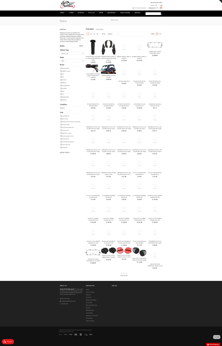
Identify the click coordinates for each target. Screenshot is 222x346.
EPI (63, 74)
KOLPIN (64, 80)
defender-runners (66, 133)
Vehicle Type (64, 50)
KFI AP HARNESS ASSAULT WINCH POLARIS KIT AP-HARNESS (93, 75)
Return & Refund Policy (91, 305)
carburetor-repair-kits (68, 127)
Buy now (89, 62)
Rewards (88, 307)
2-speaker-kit (65, 116)
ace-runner (65, 119)
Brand (62, 65)
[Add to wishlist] (99, 41)
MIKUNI (64, 82)
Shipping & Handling (91, 300)
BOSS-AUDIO (65, 68)
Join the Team (89, 313)
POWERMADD (66, 85)
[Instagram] (161, 5)
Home (112, 20)
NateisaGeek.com (69, 331)
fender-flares (65, 139)
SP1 (63, 94)
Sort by (103, 34)
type (61, 112)
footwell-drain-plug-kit (68, 141)
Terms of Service (90, 320)
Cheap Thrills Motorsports (74, 330)
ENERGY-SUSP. (66, 71)
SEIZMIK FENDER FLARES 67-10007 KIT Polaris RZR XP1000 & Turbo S (108, 58)
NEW (63, 108)
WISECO (64, 100)
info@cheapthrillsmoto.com (68, 301)
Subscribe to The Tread (91, 315)
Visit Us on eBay (90, 292)
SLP (63, 91)
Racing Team (89, 302)
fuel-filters (64, 147)
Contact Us (88, 297)
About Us (88, 294)
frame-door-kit (66, 144)
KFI (63, 77)
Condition (63, 104)
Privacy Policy (89, 318)
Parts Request (214, 344)
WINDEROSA (65, 97)
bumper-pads (65, 124)
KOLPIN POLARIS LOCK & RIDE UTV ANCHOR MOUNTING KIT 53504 (93, 58)
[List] (160, 34)
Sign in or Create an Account (139, 8)
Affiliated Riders (90, 310)
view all (81, 46)
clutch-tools (65, 130)
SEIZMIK (64, 88)
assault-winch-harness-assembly (71, 121)
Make (62, 57)
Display (153, 34)
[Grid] (157, 34)
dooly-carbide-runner (68, 136)
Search (87, 289)
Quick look (97, 62)
